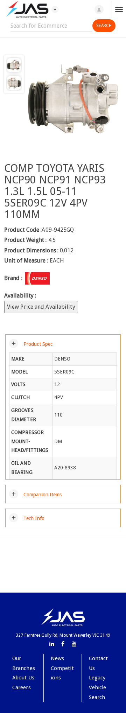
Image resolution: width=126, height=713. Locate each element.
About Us (23, 677)
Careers (21, 687)
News (57, 658)
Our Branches (23, 663)
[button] (30, 343)
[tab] (63, 343)
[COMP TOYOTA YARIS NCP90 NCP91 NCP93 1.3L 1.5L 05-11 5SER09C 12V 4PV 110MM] (72, 98)
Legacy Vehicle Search (97, 687)
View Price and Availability (41, 306)
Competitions (62, 673)
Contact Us (98, 663)
